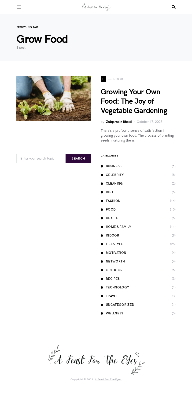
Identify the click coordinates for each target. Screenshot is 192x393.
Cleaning (114, 184)
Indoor (112, 235)
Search (78, 158)
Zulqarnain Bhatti (119, 122)
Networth (115, 261)
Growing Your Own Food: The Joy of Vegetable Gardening (134, 101)
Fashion (113, 201)
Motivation (116, 253)
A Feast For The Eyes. (108, 379)
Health (112, 218)
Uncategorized (120, 305)
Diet (109, 192)
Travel (112, 296)
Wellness (114, 313)
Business (114, 166)
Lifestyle (114, 244)
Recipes (113, 279)
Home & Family (118, 227)
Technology (117, 287)
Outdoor (114, 270)
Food (111, 209)
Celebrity (115, 175)
